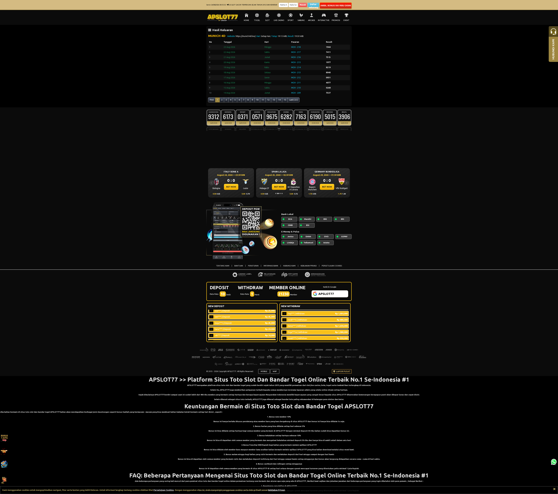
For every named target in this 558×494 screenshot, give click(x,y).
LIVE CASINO (279, 20)
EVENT (346, 20)
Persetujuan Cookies (163, 490)
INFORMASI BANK (271, 266)
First (212, 100)
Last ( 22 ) (293, 100)
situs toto (240, 399)
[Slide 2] (278, 193)
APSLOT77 (192, 385)
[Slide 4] (282, 193)
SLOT (267, 20)
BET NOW (231, 187)
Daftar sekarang (313, 5)
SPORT (291, 20)
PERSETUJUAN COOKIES (332, 266)
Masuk (303, 5)
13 (274, 100)
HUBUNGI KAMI (289, 266)
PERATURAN (253, 266)
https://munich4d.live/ (246, 36)
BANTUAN (238, 266)
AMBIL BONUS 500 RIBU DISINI (335, 5)
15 (285, 100)
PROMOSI (336, 20)
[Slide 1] (276, 193)
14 (279, 100)
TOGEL (257, 20)
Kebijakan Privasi (276, 490)
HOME (246, 20)
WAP (275, 371)
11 (263, 100)
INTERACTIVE (323, 20)
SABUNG (301, 20)
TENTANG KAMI (222, 266)
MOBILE (264, 371)
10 (257, 100)
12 (268, 100)
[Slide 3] (280, 193)
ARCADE (311, 20)
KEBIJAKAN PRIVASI (309, 266)
